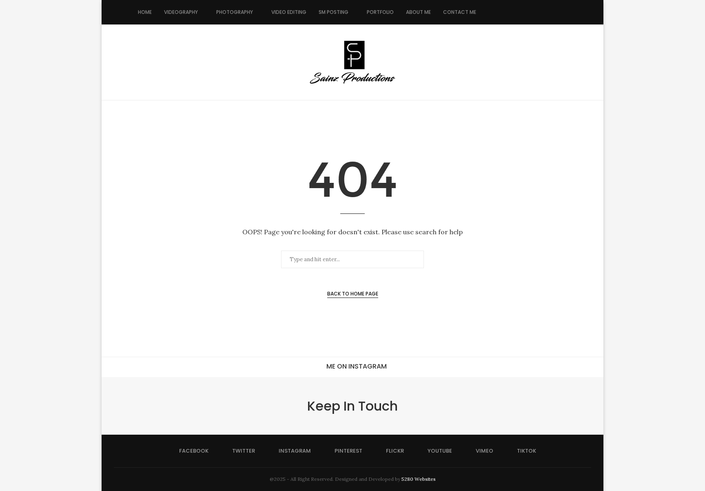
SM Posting (333, 12)
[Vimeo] (542, 12)
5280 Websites (418, 479)
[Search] (563, 12)
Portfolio (380, 12)
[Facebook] (490, 12)
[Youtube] (533, 12)
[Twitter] (499, 12)
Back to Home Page (352, 293)
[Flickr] (525, 12)
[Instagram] (507, 12)
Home (145, 12)
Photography (234, 12)
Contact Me (459, 12)
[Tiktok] (550, 12)
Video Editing (288, 12)
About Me (418, 12)
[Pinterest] (516, 12)
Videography (181, 12)
